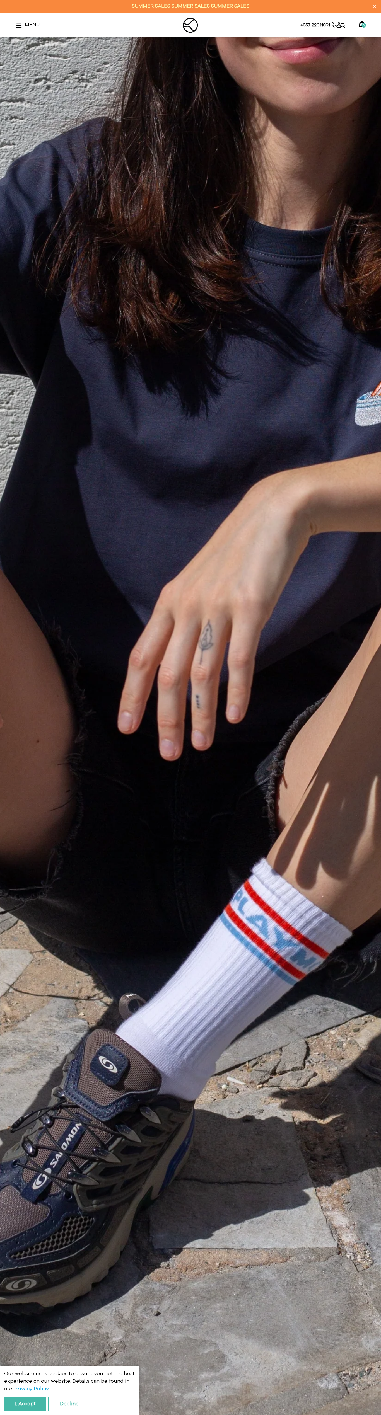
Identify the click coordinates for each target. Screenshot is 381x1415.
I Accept (25, 1403)
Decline (69, 1403)
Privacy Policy (31, 1388)
